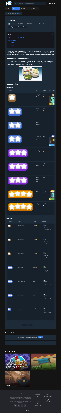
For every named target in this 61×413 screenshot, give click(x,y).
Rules (47, 398)
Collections (26, 8)
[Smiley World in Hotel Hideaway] (30, 73)
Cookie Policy (48, 401)
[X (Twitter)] (25, 405)
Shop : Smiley (13, 40)
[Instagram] (15, 405)
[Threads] (19, 405)
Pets (38, 401)
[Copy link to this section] (30, 59)
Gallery (36, 8)
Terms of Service (48, 396)
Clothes (12, 42)
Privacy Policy (47, 400)
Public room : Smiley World (16, 37)
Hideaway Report (20, 393)
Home (9, 8)
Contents (10, 34)
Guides (17, 8)
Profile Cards (38, 405)
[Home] (8, 5)
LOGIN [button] (40, 337)
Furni (38, 400)
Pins (38, 403)
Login (53, 3)
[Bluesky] (22, 405)
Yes (25, 325)
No (30, 325)
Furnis (12, 45)
